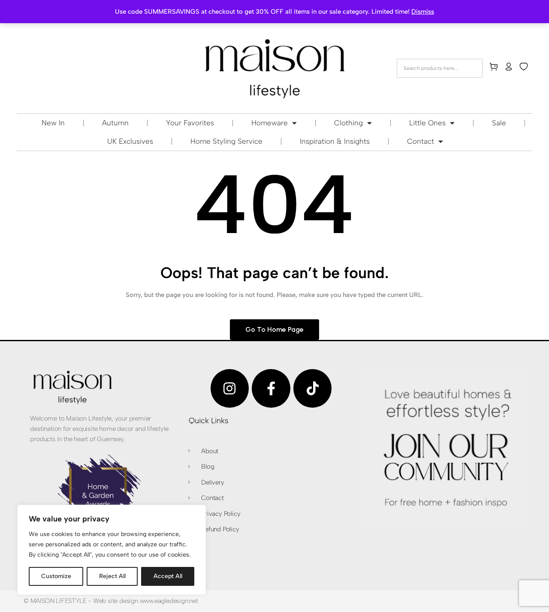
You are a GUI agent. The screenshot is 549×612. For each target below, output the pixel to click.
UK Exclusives (130, 141)
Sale (499, 122)
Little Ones (427, 122)
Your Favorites (190, 122)
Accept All (168, 576)
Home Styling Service (226, 141)
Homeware (269, 122)
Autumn (115, 122)
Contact (420, 141)
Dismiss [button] (422, 11)
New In (53, 122)
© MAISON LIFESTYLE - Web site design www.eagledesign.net (111, 601)
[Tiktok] (312, 388)
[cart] (495, 68)
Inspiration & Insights (335, 141)
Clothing (348, 122)
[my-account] (510, 68)
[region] (111, 550)
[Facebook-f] (271, 388)
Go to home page (274, 329)
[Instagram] (230, 388)
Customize (56, 576)
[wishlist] (525, 68)
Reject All (112, 576)
